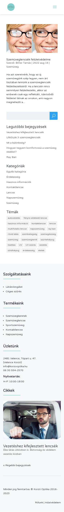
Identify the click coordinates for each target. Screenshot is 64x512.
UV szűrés (31, 245)
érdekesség (29, 250)
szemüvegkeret (29, 239)
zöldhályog (13, 250)
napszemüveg (37, 229)
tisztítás (11, 245)
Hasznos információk (18, 182)
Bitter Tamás (23, 62)
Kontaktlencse (14, 187)
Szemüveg (12, 66)
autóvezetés (14, 218)
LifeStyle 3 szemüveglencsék (23, 137)
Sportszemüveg (15, 325)
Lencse (10, 192)
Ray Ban (11, 157)
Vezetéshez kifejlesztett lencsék (25, 132)
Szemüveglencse (15, 320)
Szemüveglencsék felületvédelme (28, 59)
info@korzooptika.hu (15, 366)
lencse (52, 223)
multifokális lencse (17, 229)
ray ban (52, 229)
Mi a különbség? (16, 142)
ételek (41, 250)
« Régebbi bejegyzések (17, 465)
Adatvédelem (53, 502)
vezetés (43, 245)
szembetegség (29, 234)
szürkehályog (47, 239)
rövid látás (13, 234)
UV (20, 245)
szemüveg (13, 239)
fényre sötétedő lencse (35, 218)
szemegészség (48, 234)
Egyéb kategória (16, 171)
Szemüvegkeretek (16, 315)
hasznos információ (18, 223)
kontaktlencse (39, 223)
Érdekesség (13, 176)
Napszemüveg (14, 197)
